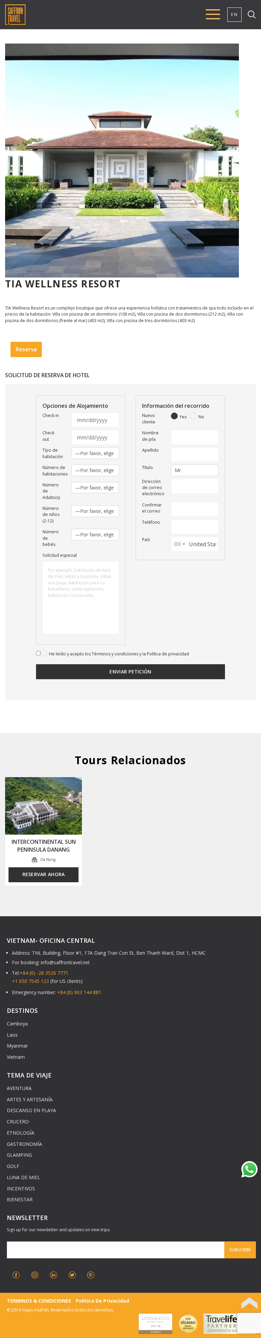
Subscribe (240, 1250)
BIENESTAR (20, 1199)
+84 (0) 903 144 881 (79, 992)
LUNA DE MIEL (23, 1177)
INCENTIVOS (21, 1188)
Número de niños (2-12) (50, 514)
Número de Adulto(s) (51, 491)
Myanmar (17, 1045)
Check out (48, 436)
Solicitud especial (59, 555)
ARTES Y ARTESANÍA (30, 1099)
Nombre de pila (150, 436)
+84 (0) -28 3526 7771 (44, 973)
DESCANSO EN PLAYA (31, 1110)
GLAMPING (19, 1155)
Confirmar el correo (152, 508)
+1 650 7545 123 (30, 981)
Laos (12, 1035)
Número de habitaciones (55, 470)
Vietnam (16, 1057)
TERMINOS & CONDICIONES (39, 1301)
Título (147, 467)
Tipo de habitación (52, 453)
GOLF (13, 1166)
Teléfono (151, 522)
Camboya (17, 1023)
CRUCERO (18, 1121)
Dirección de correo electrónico (153, 488)
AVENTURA (19, 1088)
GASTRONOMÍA (24, 1144)
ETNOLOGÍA (20, 1133)
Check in (50, 415)
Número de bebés (50, 538)
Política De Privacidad (102, 1301)
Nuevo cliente (148, 418)
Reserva (26, 349)
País (146, 539)
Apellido (150, 450)
